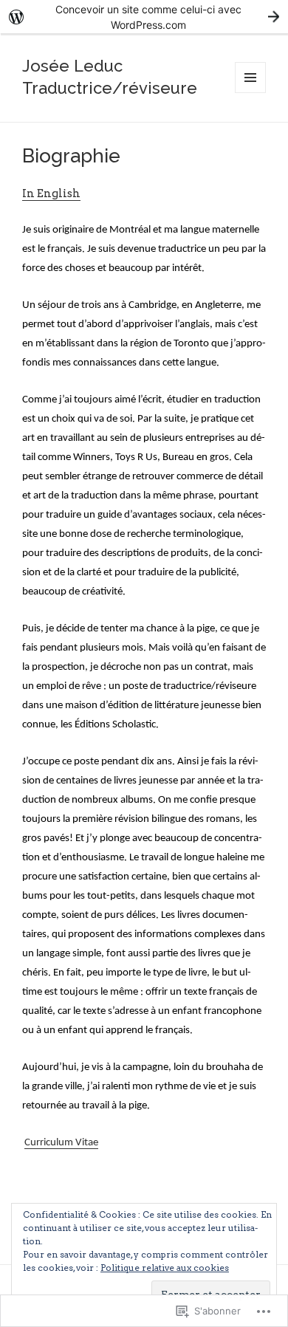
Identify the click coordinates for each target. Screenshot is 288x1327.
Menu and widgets (251, 92)
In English (51, 193)
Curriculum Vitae (61, 1142)
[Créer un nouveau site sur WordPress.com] (144, 16)
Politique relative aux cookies (164, 1267)
